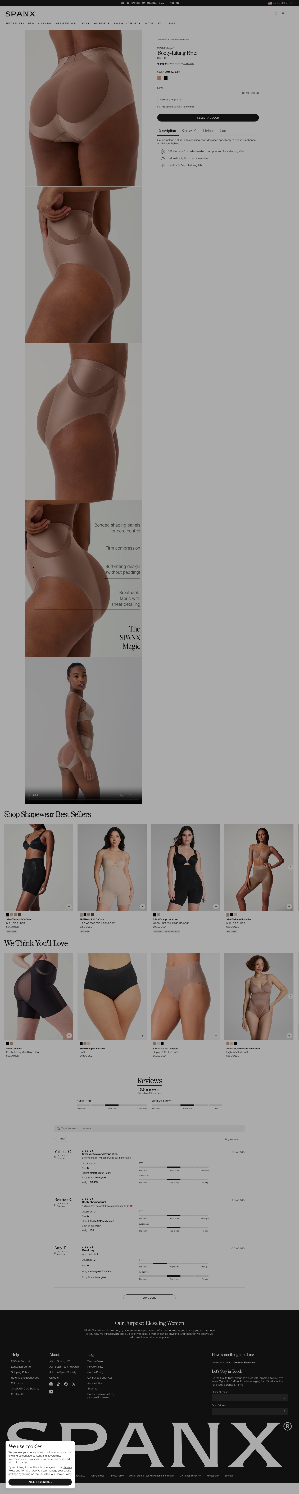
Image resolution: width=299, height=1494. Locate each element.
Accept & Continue (40, 1482)
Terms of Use (29, 1470)
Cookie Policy (63, 1474)
